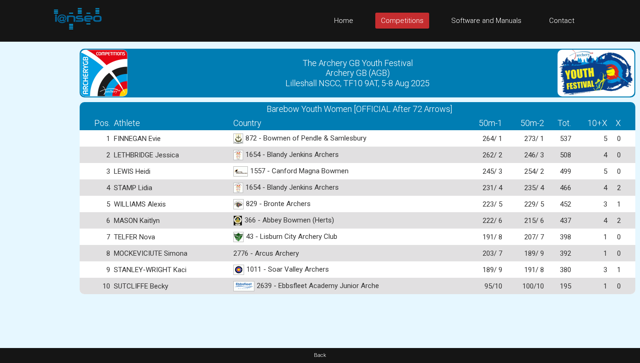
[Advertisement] (37, 182)
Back (320, 355)
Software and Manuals (486, 20)
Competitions (402, 20)
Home (343, 20)
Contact (561, 20)
